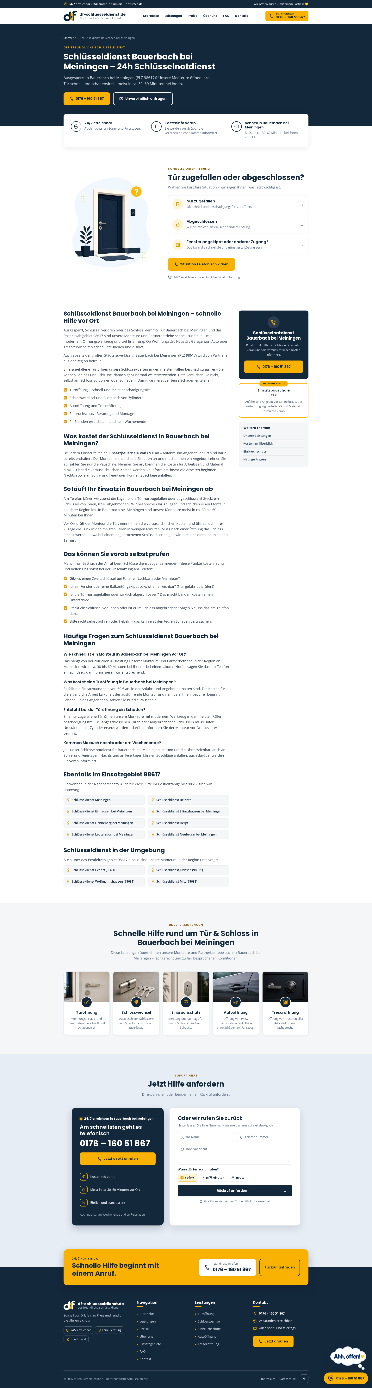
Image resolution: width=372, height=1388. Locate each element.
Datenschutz (287, 1379)
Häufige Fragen (254, 459)
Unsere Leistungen (257, 436)
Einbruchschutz (254, 451)
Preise (192, 16)
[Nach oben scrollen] (304, 1378)
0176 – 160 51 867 (90, 98)
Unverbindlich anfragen (146, 98)
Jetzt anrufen (276, 1341)
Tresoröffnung (208, 1344)
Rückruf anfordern (252, 1190)
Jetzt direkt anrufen (120, 1158)
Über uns (210, 16)
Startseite (151, 16)
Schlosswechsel (209, 1321)
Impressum (267, 1379)
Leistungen (173, 16)
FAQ (226, 16)
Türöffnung (206, 1314)
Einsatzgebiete (150, 1344)
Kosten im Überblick (258, 443)
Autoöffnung (207, 1336)
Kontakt (241, 16)
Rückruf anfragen (279, 1267)
